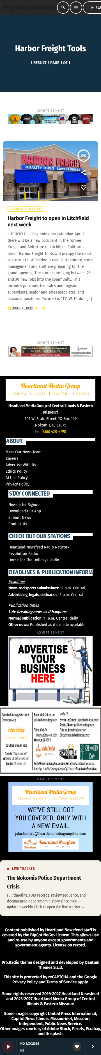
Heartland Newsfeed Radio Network (38, 547)
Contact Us (17, 523)
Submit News (19, 517)
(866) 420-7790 (54, 431)
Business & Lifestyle (26, 209)
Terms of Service (61, 981)
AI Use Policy (17, 477)
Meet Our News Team (24, 451)
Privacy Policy (17, 484)
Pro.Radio (10, 962)
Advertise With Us (21, 464)
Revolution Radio (23, 553)
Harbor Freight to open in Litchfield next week (48, 221)
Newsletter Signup (24, 504)
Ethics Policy (16, 471)
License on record (69, 945)
